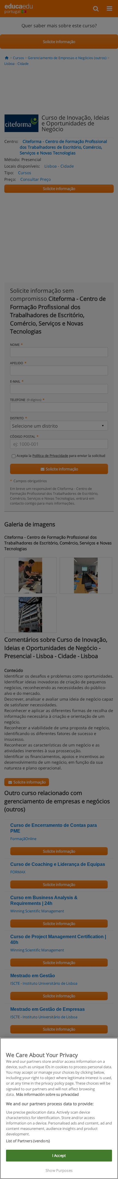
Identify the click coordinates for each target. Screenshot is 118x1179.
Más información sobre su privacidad (47, 1094)
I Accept (59, 1155)
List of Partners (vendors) (28, 1140)
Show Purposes (59, 1170)
